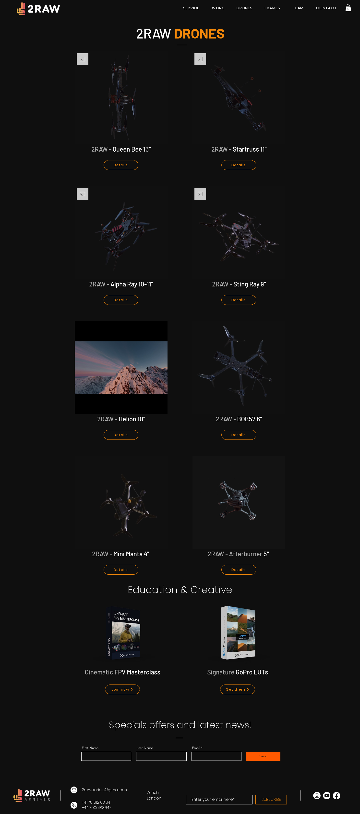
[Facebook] (336, 795)
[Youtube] (326, 795)
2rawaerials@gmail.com (105, 790)
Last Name (145, 747)
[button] (348, 7)
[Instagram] (317, 795)
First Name (90, 747)
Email (196, 747)
